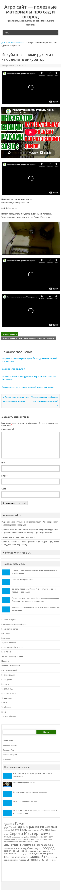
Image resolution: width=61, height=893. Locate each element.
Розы (6, 834)
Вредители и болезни (10, 629)
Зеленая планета (16, 42)
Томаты (44, 834)
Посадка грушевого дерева (25, 801)
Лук (29, 830)
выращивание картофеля (41, 837)
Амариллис (9, 824)
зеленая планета (9, 338)
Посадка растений (9, 670)
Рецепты (5, 684)
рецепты (51, 853)
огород (49, 848)
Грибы (20, 823)
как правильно (45, 845)
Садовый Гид (7, 689)
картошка (8, 848)
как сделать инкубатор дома (32, 338)
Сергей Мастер (23, 833)
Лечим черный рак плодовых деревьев (30, 792)
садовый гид (40, 856)
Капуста (7, 830)
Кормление (6, 652)
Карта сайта (8, 741)
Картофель (19, 829)
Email (4, 476)
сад (6, 856)
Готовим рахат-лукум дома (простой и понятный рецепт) (28, 387)
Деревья (51, 827)
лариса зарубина (23, 848)
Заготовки (5, 638)
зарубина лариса (11, 841)
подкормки (46, 851)
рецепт (43, 854)
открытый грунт (34, 851)
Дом (3, 42)
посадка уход (21, 854)
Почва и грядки (8, 675)
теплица (22, 860)
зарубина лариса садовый (28, 841)
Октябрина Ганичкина (10, 666)
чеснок (52, 860)
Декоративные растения (24, 826)
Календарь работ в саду (12, 647)
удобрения (32, 860)
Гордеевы (5, 633)
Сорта (4, 703)
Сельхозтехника (8, 693)
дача (31, 839)
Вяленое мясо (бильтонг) (14, 369)
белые (7, 837)
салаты (54, 857)
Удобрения (6, 707)
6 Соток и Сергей (8, 620)
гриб (26, 839)
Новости (5, 661)
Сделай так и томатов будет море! (18, 537)
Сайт (3, 489)
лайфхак (51, 338)
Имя (4, 463)
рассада (33, 853)
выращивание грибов (20, 837)
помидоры (10, 853)
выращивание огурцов (13, 839)
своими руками (11, 860)
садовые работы (19, 857)
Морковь (35, 830)
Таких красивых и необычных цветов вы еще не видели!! (44, 401)
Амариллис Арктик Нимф (24, 783)
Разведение (6, 679)
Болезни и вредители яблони (14, 624)
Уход (3, 712)
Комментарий (8, 429)
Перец (54, 830)
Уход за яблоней (8, 716)
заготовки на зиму (43, 839)
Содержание (6, 698)
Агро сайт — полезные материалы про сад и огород (30, 11)
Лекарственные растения (12, 656)
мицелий (38, 849)
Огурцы (45, 829)
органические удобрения (15, 851)
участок (43, 859)
